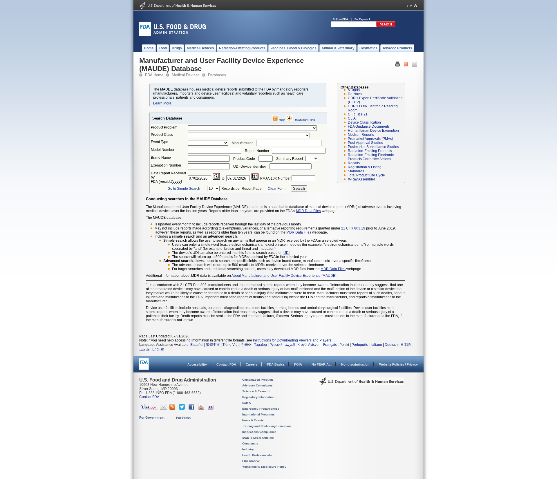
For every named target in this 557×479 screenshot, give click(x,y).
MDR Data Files (308, 211)
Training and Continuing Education (266, 426)
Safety (246, 402)
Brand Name (161, 158)
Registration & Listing (364, 167)
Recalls (354, 163)
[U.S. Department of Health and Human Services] (177, 8)
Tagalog (260, 345)
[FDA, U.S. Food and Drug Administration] (172, 35)
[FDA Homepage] (144, 366)
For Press (183, 418)
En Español (362, 19)
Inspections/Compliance (259, 431)
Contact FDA (226, 364)
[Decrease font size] (407, 5)
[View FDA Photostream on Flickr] (211, 408)
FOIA (298, 364)
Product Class (162, 135)
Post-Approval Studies (365, 143)
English (158, 349)
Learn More (162, 103)
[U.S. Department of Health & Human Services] (361, 383)
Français (330, 345)
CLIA (352, 118)
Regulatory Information (258, 397)
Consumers (250, 443)
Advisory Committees (257, 385)
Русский (276, 345)
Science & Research (256, 391)
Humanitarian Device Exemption (373, 131)
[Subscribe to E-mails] (163, 408)
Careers (251, 364)
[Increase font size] (415, 5)
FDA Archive (251, 460)
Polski (344, 345)
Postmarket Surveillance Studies (373, 147)
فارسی (144, 349)
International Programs (258, 414)
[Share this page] (406, 66)
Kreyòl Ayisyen (309, 345)
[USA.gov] (149, 408)
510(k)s (354, 90)
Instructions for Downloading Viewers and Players (292, 340)
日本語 (405, 345)
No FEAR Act (322, 364)
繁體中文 (213, 345)
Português (360, 345)
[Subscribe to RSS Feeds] (173, 408)
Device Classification (364, 122)
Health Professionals (257, 455)
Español (196, 345)
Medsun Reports (361, 135)
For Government (151, 417)
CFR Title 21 (358, 114)
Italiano (376, 345)
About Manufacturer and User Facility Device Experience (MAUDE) (284, 276)
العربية (290, 345)
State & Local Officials (258, 437)
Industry (248, 449)
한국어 (246, 345)
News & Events (253, 420)
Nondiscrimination (355, 364)
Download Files (304, 120)
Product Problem (164, 127)
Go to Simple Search (184, 189)
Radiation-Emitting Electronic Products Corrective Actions (371, 157)
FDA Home (154, 75)
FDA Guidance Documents (369, 126)
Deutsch (391, 345)
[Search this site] (385, 26)
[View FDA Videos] (201, 408)
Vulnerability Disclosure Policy (264, 466)
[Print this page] (397, 66)
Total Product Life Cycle (366, 175)
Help (282, 120)
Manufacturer (242, 143)
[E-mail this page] (414, 66)
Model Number (162, 150)
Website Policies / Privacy (398, 364)
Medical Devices (186, 75)
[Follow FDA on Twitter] (182, 408)
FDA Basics (276, 364)
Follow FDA (340, 19)
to (223, 178)
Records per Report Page (241, 189)
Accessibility (197, 364)
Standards (356, 171)
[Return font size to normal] (411, 5)
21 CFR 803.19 (353, 228)
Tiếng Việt (230, 345)
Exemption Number (166, 165)
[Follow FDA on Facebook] (192, 408)
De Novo (355, 94)
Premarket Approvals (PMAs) (370, 139)
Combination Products (258, 379)
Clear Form (276, 189)
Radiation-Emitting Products (370, 151)
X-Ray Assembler (361, 179)
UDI (286, 253)
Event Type (159, 142)
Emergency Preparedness (260, 408)
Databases (217, 75)
